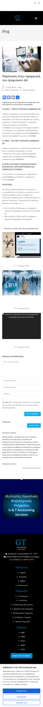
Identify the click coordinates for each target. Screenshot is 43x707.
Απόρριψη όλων (21, 703)
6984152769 (28, 559)
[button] (36, 18)
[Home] (3, 35)
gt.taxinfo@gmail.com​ (14, 557)
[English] (36, 3)
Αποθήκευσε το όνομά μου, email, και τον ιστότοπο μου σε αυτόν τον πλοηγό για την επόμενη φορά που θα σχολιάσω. (21, 405)
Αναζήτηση (6, 422)
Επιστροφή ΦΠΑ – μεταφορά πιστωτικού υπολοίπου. (21, 342)
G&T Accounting (11, 90)
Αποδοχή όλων (21, 691)
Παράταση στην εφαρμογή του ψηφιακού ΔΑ (17, 439)
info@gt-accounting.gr (31, 557)
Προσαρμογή (21, 697)
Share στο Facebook (21, 656)
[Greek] (39, 3)
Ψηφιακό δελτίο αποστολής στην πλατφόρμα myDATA (21, 261)
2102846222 (16, 559)
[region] (21, 685)
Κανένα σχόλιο (29, 90)
